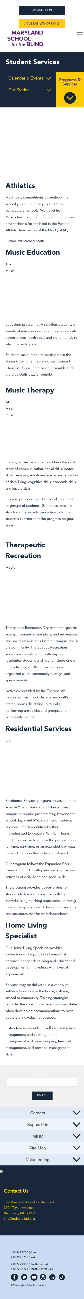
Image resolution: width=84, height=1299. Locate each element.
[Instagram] (43, 1276)
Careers (37, 1113)
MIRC (37, 1136)
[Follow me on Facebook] (14, 1276)
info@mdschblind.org (19, 1218)
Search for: (42, 1075)
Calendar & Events (25, 78)
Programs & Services (70, 82)
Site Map (37, 1148)
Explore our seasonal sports (25, 241)
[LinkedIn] (52, 1276)
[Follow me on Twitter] (24, 1276)
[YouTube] (34, 1276)
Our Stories (18, 89)
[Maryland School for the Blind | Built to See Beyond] (25, 41)
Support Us (37, 1124)
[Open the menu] (80, 33)
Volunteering (37, 1159)
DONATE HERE (42, 10)
